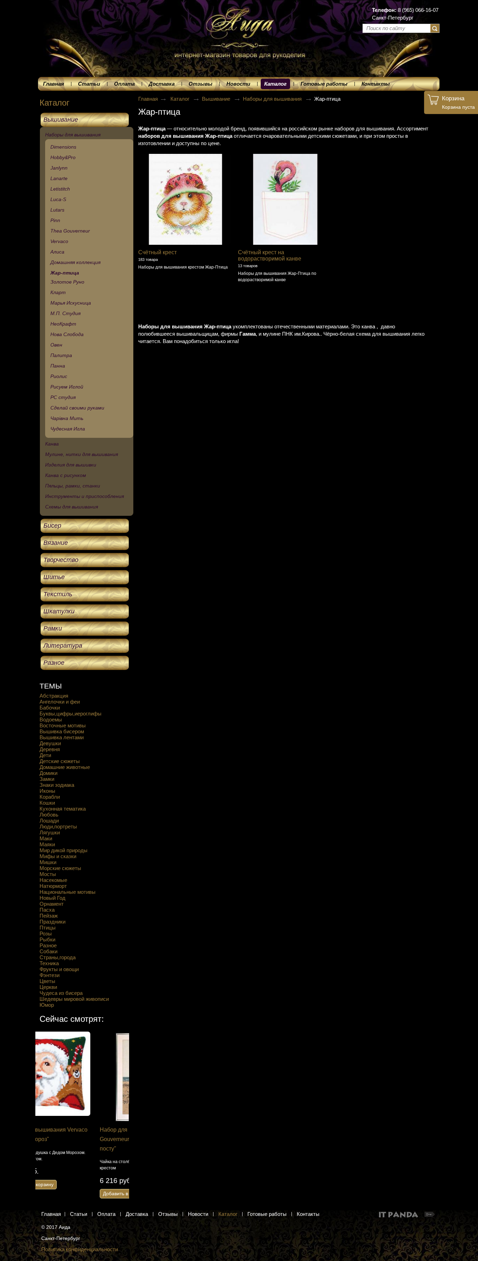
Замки (47, 779)
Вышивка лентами (62, 737)
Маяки (47, 844)
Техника (49, 963)
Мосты (48, 874)
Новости (198, 1214)
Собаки (48, 951)
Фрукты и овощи (59, 969)
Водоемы (51, 719)
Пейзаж (49, 916)
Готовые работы (267, 1214)
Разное (48, 945)
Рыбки (47, 939)
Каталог (275, 84)
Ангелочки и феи (60, 702)
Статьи (78, 1214)
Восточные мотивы (63, 725)
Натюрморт (53, 886)
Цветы (47, 981)
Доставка (137, 1214)
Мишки (48, 862)
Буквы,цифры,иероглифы (70, 714)
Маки (46, 838)
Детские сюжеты (60, 761)
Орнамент (52, 904)
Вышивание (217, 99)
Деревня (50, 749)
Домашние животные (65, 767)
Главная (148, 99)
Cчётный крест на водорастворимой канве (269, 255)
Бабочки (50, 708)
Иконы (47, 791)
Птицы (48, 928)
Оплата (106, 1214)
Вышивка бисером (62, 731)
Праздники (52, 922)
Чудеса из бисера (61, 993)
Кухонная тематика (63, 809)
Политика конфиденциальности (79, 1249)
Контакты (308, 1214)
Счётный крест (157, 252)
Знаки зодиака (57, 785)
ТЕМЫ (51, 686)
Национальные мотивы (68, 892)
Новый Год (52, 898)
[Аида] (239, 24)
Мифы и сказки (58, 856)
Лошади (49, 821)
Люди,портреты (58, 826)
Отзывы (168, 1214)
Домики (48, 773)
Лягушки (50, 832)
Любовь (49, 815)
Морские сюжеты (60, 868)
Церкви (48, 987)
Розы (46, 933)
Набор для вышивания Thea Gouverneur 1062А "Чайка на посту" (77, 1139)
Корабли (50, 797)
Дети (45, 755)
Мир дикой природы (63, 850)
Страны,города (58, 957)
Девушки (50, 743)
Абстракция (54, 696)
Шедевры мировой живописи (74, 999)
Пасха (47, 910)
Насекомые (53, 880)
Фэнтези (49, 975)
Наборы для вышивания (273, 99)
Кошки (47, 803)
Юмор (47, 1005)
